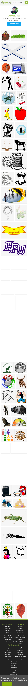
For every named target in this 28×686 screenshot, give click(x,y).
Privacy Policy (20, 634)
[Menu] (26, 2)
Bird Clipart (14, 665)
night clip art (8, 634)
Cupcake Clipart (7, 652)
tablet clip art (8, 630)
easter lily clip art (8, 637)
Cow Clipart (14, 661)
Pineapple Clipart (14, 667)
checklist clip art (8, 628)
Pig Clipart (14, 672)
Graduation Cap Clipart (20, 656)
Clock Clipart (20, 650)
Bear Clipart (20, 658)
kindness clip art (8, 635)
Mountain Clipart (14, 674)
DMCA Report (20, 632)
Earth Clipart (8, 654)
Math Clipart (8, 647)
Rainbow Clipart (20, 660)
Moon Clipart (20, 647)
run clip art (7, 626)
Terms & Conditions (20, 630)
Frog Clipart (7, 650)
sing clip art (7, 632)
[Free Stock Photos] (6, 2)
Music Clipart (8, 656)
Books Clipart (8, 649)
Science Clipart (7, 658)
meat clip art (8, 639)
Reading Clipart (14, 663)
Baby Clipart (7, 660)
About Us (20, 626)
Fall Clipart (20, 649)
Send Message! (14, 24)
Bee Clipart (20, 654)
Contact (20, 628)
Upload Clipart (20, 635)
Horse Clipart (20, 652)
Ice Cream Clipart (14, 670)
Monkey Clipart (14, 669)
